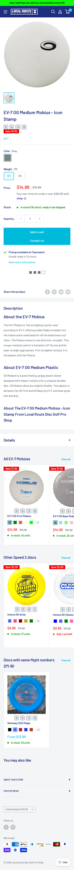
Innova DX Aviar (16, 614)
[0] (67, 12)
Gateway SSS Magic (19, 723)
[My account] (60, 12)
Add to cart (37, 232)
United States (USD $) (17, 809)
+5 (37, 522)
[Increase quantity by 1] (39, 218)
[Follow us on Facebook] (6, 827)
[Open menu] (5, 11)
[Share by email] (67, 291)
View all (65, 459)
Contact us (37, 240)
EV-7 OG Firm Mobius (19, 516)
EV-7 (6, 138)
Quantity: (9, 218)
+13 (37, 729)
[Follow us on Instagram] (12, 827)
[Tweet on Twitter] (61, 291)
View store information (22, 262)
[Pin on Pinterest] (54, 291)
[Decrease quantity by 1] (20, 218)
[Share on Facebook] (47, 291)
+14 (38, 621)
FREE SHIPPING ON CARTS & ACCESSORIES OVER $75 (37, 2)
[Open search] (53, 12)
